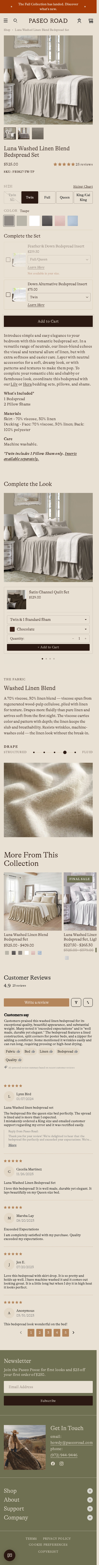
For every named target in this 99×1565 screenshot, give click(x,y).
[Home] (48, 20)
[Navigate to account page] (79, 21)
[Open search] (15, 21)
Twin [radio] (30, 197)
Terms (31, 1538)
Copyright (48, 1551)
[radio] (9, 221)
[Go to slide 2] (46, 659)
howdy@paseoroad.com (71, 1442)
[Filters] (76, 1002)
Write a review (37, 1002)
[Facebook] (52, 1463)
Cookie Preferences (48, 1544)
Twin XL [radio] (12, 197)
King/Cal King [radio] (83, 197)
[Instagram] (61, 1463)
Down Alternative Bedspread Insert (57, 284)
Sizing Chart (83, 186)
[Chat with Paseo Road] (9, 1555)
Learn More (36, 267)
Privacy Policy (57, 1538)
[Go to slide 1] (42, 659)
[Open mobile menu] (6, 21)
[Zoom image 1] (48, 80)
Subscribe (48, 1401)
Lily (14, 384)
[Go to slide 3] (50, 659)
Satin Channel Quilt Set (49, 592)
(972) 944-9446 (63, 1455)
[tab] (10, 133)
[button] (73, 164)
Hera (27, 384)
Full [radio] (47, 197)
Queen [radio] (65, 197)
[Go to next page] (75, 1332)
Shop (7, 30)
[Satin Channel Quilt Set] (16, 599)
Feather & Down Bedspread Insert (56, 246)
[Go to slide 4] (54, 659)
